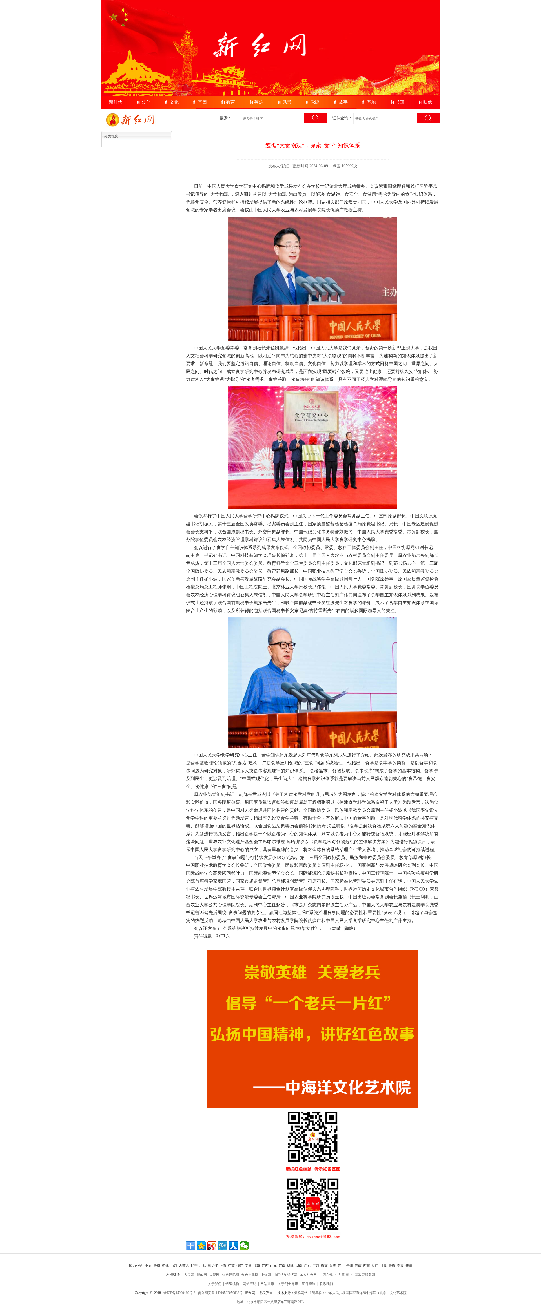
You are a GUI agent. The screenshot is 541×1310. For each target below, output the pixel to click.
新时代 (115, 102)
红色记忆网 (230, 1275)
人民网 (189, 1275)
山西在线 (326, 1275)
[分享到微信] (244, 1245)
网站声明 (249, 1284)
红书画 (397, 102)
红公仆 (143, 102)
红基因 (200, 102)
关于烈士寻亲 (288, 1284)
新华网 (202, 1275)
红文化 (172, 102)
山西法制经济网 (285, 1275)
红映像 (425, 102)
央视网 (214, 1275)
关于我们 (214, 1284)
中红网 (266, 1275)
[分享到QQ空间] (201, 1245)
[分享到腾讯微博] (222, 1245)
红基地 (369, 102)
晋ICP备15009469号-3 (179, 1293)
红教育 (228, 102)
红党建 (313, 102)
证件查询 (309, 1284)
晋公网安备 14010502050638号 (220, 1293)
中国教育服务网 (363, 1275)
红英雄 (256, 102)
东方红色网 (308, 1275)
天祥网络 (301, 1293)
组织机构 (232, 1284)
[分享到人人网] (233, 1245)
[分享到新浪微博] (211, 1245)
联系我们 (326, 1284)
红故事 (341, 102)
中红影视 (342, 1275)
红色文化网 (249, 1275)
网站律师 (267, 1284)
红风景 (284, 102)
